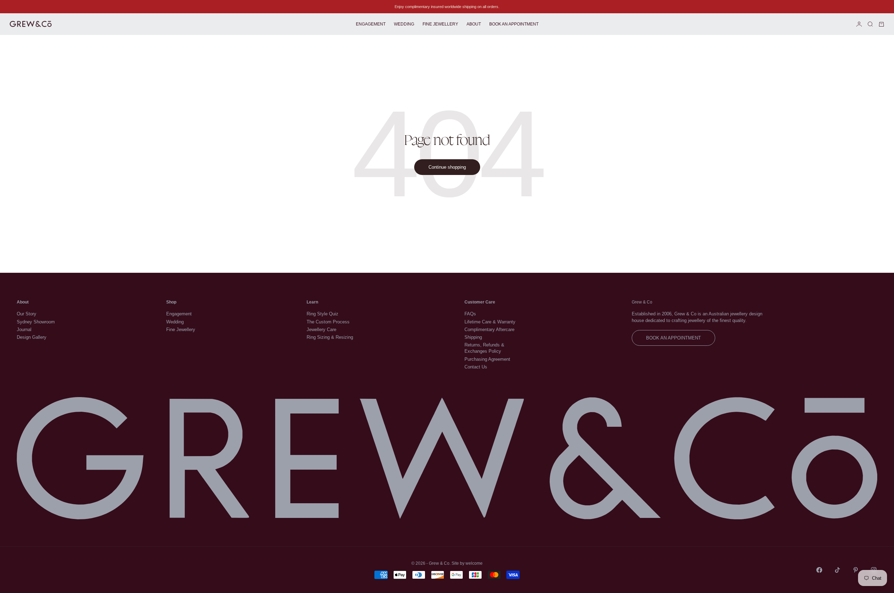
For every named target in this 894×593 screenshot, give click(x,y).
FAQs (470, 313)
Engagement (179, 313)
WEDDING (404, 24)
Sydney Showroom (36, 321)
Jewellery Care (321, 329)
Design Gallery (31, 337)
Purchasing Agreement (487, 359)
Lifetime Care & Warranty (489, 321)
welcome (474, 563)
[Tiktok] (837, 569)
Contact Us (475, 366)
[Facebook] (819, 569)
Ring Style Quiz (322, 313)
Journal (24, 329)
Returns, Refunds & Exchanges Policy (484, 348)
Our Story (26, 313)
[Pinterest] (855, 569)
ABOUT (474, 24)
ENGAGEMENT (371, 24)
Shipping (473, 337)
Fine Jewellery (180, 329)
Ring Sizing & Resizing (330, 337)
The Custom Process (328, 321)
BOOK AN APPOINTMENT (513, 24)
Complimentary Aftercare (489, 329)
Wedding (175, 321)
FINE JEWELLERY (440, 24)
